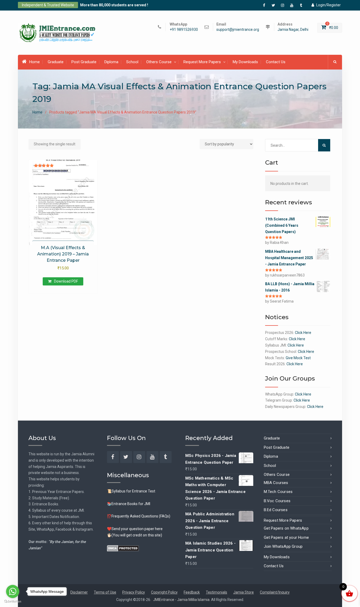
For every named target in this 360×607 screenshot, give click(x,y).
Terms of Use (105, 592)
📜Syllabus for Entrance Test (131, 491)
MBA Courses (276, 482)
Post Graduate (83, 62)
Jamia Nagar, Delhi (293, 29)
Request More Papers (202, 62)
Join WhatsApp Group (283, 546)
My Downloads (245, 62)
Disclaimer (79, 592)
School (132, 62)
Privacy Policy (133, 592)
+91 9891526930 (184, 29)
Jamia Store (243, 592)
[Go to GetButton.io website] (12, 601)
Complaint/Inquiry (275, 592)
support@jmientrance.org (237, 29)
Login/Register (328, 5)
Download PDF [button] (66, 281)
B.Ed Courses (276, 509)
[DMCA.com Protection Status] (123, 548)
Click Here (303, 332)
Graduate (56, 62)
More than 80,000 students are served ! (114, 5)
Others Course (159, 62)
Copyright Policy (164, 592)
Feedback (192, 592)
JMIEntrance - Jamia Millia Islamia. (182, 600)
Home (34, 62)
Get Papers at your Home (286, 537)
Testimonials (216, 592)
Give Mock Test (298, 358)
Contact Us (275, 62)
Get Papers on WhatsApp (286, 528)
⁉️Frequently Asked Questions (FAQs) (138, 516)
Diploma (111, 62)
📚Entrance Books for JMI (128, 504)
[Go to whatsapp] (12, 591)
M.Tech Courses (278, 491)
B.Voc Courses (277, 501)
